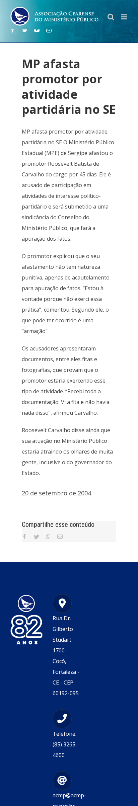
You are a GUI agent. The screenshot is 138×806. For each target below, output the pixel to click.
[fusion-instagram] (49, 29)
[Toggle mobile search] (111, 16)
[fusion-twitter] (24, 29)
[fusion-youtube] (37, 29)
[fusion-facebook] (12, 29)
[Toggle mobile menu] (124, 16)
